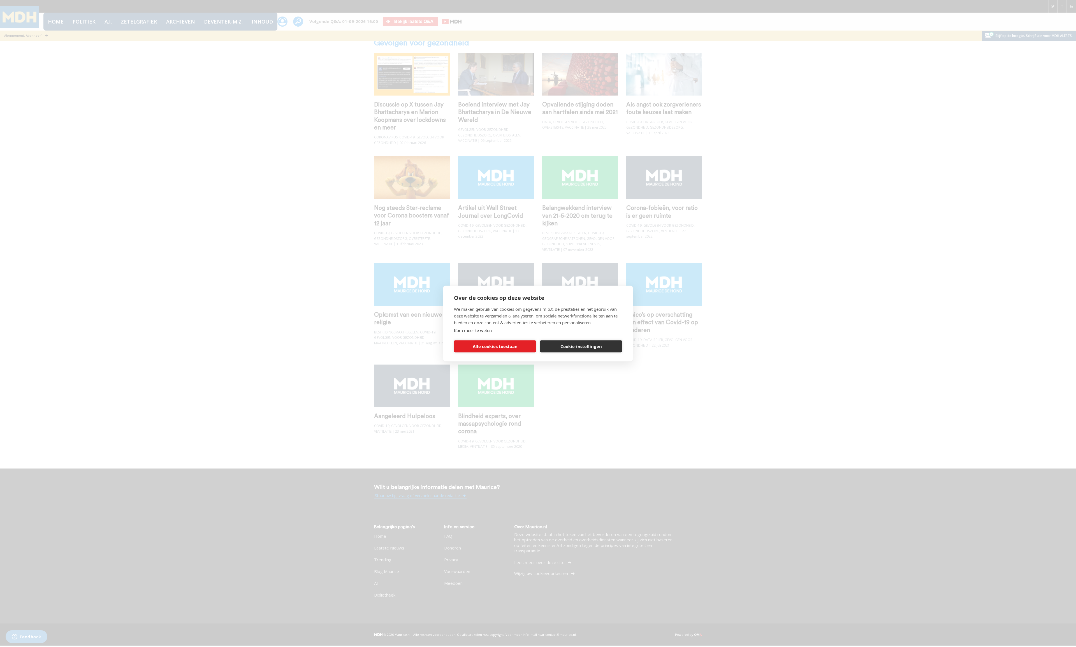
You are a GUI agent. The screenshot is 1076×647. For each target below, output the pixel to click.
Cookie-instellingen (581, 346)
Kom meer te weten (473, 330)
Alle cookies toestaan (495, 346)
